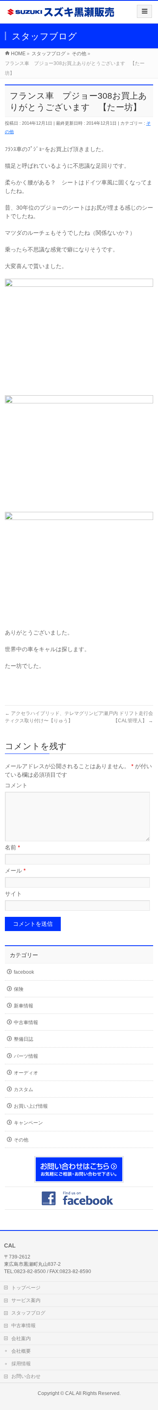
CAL (70, 1393)
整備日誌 (23, 1039)
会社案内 (21, 1338)
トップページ (26, 1288)
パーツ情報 (26, 1056)
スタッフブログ (28, 1313)
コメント (16, 785)
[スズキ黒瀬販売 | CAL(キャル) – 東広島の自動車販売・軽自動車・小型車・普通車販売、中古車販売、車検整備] (61, 14)
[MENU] (144, 11)
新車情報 (23, 1006)
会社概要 (21, 1351)
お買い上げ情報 (31, 1106)
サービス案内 (26, 1300)
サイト (13, 893)
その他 (21, 1140)
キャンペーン (28, 1123)
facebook (24, 972)
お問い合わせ (26, 1376)
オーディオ (26, 1073)
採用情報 (21, 1364)
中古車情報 (26, 1022)
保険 (18, 989)
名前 (12, 847)
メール (15, 870)
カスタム (23, 1089)
